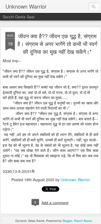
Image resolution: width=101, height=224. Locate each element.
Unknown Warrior (75, 179)
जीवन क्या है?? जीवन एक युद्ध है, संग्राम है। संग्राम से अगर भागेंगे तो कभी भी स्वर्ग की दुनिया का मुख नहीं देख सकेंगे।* (57, 43)
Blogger (67, 220)
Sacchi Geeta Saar (19, 16)
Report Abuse (83, 220)
